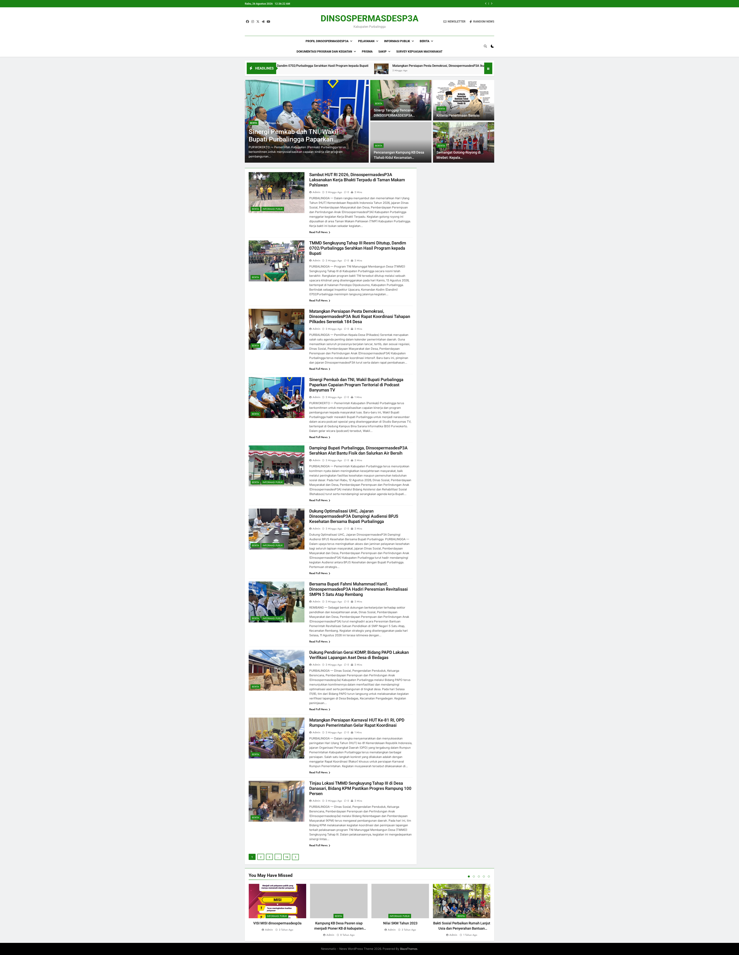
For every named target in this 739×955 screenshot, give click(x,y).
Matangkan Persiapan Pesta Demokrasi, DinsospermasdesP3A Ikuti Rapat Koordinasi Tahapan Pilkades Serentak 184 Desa (380, 66)
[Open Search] (485, 46)
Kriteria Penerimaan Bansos (458, 115)
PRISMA (367, 51)
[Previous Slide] (485, 3)
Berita (424, 41)
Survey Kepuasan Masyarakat (419, 51)
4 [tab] (484, 876)
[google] (263, 21)
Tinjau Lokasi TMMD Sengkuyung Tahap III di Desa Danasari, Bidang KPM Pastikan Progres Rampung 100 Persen (360, 788)
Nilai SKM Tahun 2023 (400, 923)
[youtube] (268, 21)
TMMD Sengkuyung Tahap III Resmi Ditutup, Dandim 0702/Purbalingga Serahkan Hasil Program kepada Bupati (357, 248)
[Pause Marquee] (488, 68)
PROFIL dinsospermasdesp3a (327, 41)
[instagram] (252, 21)
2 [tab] (474, 876)
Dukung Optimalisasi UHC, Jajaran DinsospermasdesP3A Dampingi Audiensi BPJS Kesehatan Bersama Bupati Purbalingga (353, 516)
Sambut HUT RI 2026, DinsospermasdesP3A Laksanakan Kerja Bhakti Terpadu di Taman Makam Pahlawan (424, 3)
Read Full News (318, 232)
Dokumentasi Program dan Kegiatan (324, 51)
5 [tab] (489, 876)
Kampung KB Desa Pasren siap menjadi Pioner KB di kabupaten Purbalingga (339, 928)
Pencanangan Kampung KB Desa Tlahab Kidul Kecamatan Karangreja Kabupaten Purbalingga (401, 158)
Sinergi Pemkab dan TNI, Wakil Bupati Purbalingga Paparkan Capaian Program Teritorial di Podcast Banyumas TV (356, 384)
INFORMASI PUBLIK (271, 127)
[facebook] (247, 21)
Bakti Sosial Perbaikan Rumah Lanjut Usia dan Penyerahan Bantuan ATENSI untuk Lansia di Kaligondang (461, 928)
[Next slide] (491, 3)
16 (286, 857)
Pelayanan (366, 41)
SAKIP (382, 51)
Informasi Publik (397, 41)
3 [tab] (479, 876)
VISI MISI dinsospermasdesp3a (277, 923)
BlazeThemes (408, 948)
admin (316, 192)
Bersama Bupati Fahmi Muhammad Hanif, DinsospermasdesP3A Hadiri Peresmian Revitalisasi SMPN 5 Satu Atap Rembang (358, 589)
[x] (258, 21)
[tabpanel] (277, 908)
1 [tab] (469, 876)
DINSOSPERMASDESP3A (369, 18)
